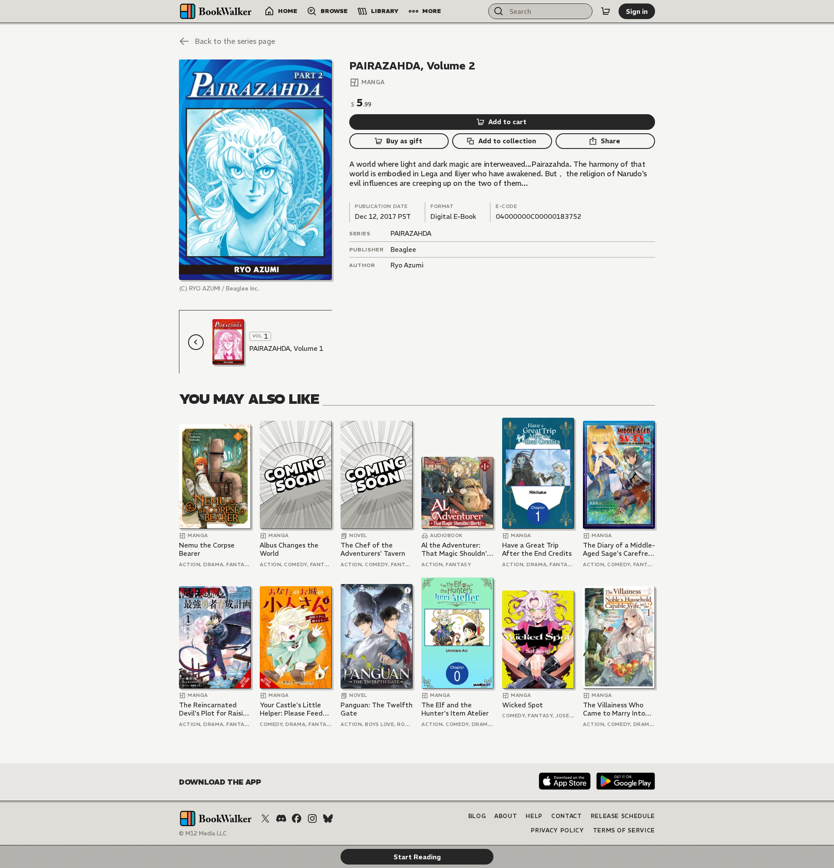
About (505, 816)
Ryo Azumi (407, 265)
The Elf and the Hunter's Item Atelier (455, 709)
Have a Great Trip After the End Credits (537, 549)
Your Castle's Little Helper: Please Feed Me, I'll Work (291, 709)
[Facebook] (296, 818)
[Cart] (605, 11)
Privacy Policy (557, 830)
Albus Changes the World (289, 549)
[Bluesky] (328, 818)
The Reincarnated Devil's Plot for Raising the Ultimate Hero (215, 709)
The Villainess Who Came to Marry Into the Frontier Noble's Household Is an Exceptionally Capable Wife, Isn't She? (618, 709)
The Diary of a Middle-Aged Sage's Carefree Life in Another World (619, 549)
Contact (566, 816)
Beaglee (403, 249)
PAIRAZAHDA (411, 233)
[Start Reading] (255, 169)
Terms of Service (624, 830)
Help (534, 816)
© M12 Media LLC (203, 833)
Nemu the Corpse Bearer (207, 549)
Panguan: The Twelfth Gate (377, 709)
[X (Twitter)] (265, 818)
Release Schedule (623, 816)
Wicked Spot (522, 705)
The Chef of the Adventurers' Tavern (373, 549)
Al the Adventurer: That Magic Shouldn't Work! (455, 549)
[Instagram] (312, 818)
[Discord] (281, 818)
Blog (477, 816)
